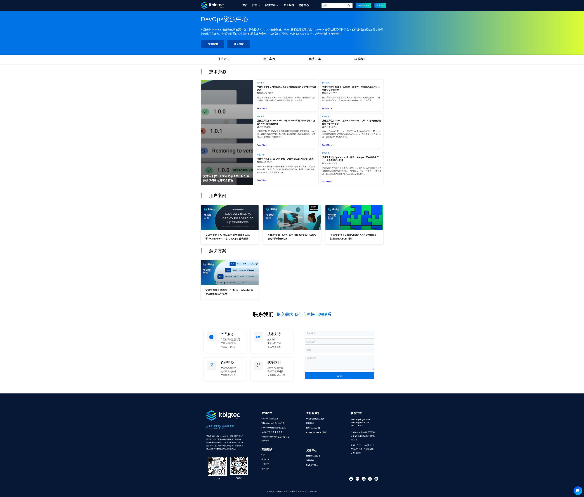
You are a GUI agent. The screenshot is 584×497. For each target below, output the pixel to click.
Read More (262, 108)
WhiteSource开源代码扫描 (273, 423)
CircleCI (206, 170)
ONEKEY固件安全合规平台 (272, 432)
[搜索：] (337, 5)
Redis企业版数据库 (269, 418)
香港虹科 (265, 459)
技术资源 (223, 59)
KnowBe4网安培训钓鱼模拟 (273, 428)
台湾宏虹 (265, 464)
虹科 (263, 455)
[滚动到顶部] (580, 484)
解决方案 (315, 59)
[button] (363, 5)
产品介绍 (325, 116)
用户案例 (269, 59)
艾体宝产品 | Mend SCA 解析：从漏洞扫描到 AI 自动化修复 (285, 159)
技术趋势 (325, 83)
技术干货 (260, 83)
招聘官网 (265, 468)
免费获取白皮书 (313, 456)
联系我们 (360, 59)
